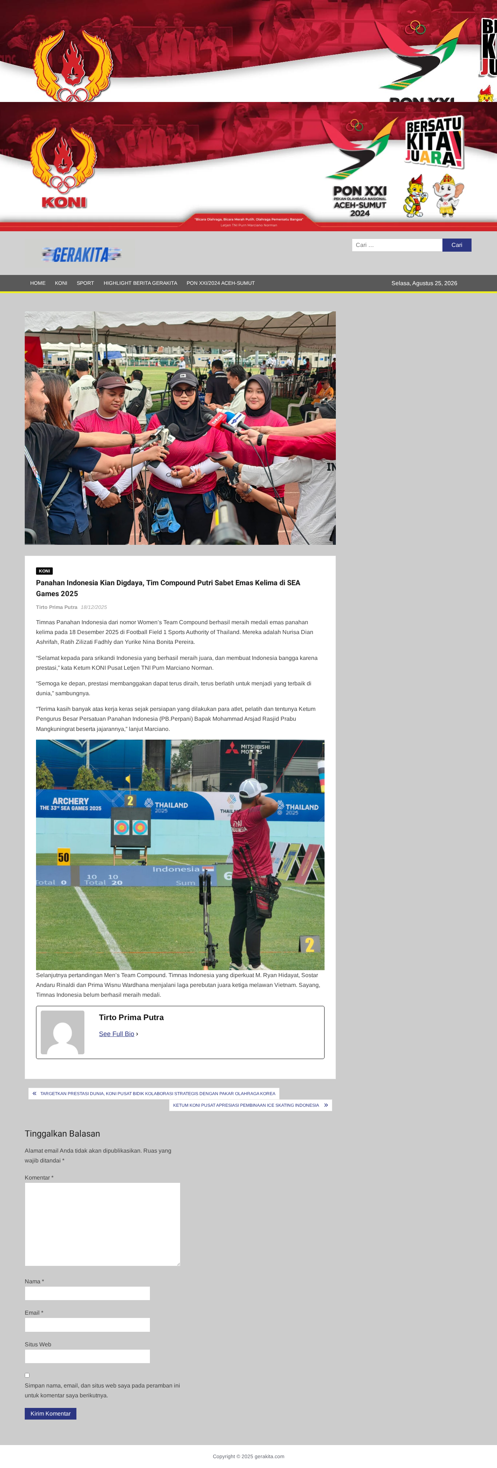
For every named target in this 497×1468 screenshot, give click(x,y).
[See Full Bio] (137, 1034)
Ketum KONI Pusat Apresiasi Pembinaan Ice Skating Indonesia (246, 1105)
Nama (34, 1281)
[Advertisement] (218, 51)
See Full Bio (116, 1034)
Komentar (39, 1177)
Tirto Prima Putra (56, 607)
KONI (61, 283)
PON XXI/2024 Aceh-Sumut (221, 283)
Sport (85, 283)
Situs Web (38, 1344)
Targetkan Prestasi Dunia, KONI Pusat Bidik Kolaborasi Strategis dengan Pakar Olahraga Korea (157, 1093)
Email (34, 1313)
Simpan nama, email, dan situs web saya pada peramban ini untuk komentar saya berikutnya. (102, 1390)
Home (37, 283)
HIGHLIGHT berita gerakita (140, 283)
